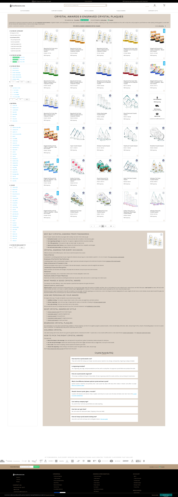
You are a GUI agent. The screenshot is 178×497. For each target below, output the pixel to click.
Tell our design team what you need (55, 348)
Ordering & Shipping (58, 476)
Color (12, 185)
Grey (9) (14, 209)
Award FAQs (56, 482)
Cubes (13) (15, 143)
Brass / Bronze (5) (16, 194)
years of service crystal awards (117, 257)
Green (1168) (15, 207)
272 (103, 226)
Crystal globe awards (52, 314)
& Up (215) (22, 57)
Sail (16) (14, 176)
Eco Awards (96, 487)
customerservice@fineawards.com (20, 491)
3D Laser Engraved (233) (15, 39)
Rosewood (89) (15, 227)
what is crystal (83, 292)
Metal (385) (15, 114)
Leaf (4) (14, 156)
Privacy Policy (136, 487)
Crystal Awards (89, 10)
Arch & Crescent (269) (17, 134)
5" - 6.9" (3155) (15, 90)
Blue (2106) (15, 191)
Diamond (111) (15, 147)
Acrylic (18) (15, 105)
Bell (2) (14, 136)
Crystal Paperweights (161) (16, 44)
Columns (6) (15, 140)
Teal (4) (14, 231)
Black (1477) (15, 189)
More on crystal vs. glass (78, 385)
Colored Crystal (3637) (15, 42)
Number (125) (15, 160)
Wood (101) (15, 121)
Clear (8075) (15, 200)
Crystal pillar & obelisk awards (54, 318)
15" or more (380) (16, 96)
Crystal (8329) (15, 109)
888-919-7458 (16, 489)
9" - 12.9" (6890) (16, 94)
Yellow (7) (14, 240)
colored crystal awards (128, 332)
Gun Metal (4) (15, 211)
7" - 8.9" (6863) (15, 92)
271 (100, 226)
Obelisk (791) (15, 163)
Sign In (135, 476)
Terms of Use (56, 487)
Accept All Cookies (166, 495)
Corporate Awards (56, 10)
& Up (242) (22, 61)
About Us (18, 477)
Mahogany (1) (15, 216)
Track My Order (137, 480)
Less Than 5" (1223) (16, 88)
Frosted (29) (15, 202)
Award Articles (136, 492)
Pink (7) (14, 220)
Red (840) (14, 225)
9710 (74, 26)
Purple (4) (14, 222)
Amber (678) (15, 187)
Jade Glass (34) (15, 214)
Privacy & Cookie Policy (49, 495)
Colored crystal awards (53, 320)
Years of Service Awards (98, 489)
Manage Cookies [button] (137, 484)
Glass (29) (14, 112)
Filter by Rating (15, 55)
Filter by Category (16, 31)
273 (105, 226)
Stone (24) (14, 118)
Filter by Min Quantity (18, 245)
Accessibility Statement (58, 489)
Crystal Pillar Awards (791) (16, 48)
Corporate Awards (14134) (15, 35)
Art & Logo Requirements (59, 480)
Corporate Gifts (153, 10)
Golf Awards (96, 491)
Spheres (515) (15, 178)
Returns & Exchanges (58, 484)
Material (13, 103)
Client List (18, 479)
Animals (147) (15, 129)
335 (111, 226)
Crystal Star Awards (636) (15, 50)
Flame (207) (15, 149)
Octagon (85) (15, 165)
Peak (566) (15, 167)
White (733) (15, 236)
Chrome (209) (15, 198)
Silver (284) (15, 229)
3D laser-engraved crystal (100, 302)
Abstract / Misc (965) (17, 127)
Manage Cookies (155, 495)
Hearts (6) (14, 154)
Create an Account (137, 478)
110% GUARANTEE (88, 1)
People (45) (15, 169)
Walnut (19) (15, 234)
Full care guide (104, 419)
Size (11, 86)
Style (12, 125)
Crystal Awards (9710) (14, 37)
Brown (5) (14, 196)
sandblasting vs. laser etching (93, 306)
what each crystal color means (143, 332)
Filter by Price (15, 66)
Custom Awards (24, 10)
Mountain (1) (15, 158)
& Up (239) (22, 59)
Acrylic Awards (96, 482)
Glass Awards (96, 480)
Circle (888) (15, 138)
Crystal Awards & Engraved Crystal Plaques (88, 26)
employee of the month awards (113, 261)
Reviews (18, 481)
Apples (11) (15, 132)
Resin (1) (14, 116)
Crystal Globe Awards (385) (16, 46)
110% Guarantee (57, 478)
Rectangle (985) (16, 174)
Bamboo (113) (15, 107)
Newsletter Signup (137, 482)
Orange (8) (15, 218)
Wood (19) (15, 238)
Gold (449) (15, 205)
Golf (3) (14, 152)
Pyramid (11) (15, 172)
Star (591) (14, 180)
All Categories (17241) (14, 33)
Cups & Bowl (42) (16, 145)
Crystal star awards (52, 316)
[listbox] (162, 26)
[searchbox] (85, 5)
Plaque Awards (121, 10)
